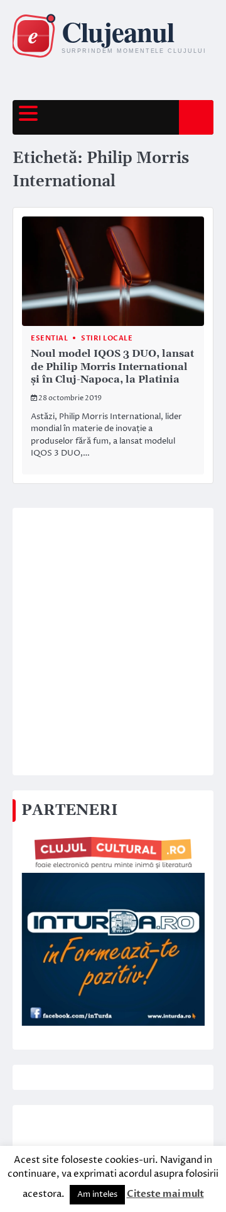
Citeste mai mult (165, 1193)
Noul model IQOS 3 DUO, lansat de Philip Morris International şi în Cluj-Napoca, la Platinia (112, 366)
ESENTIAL (49, 338)
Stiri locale (106, 338)
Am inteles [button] (97, 1194)
